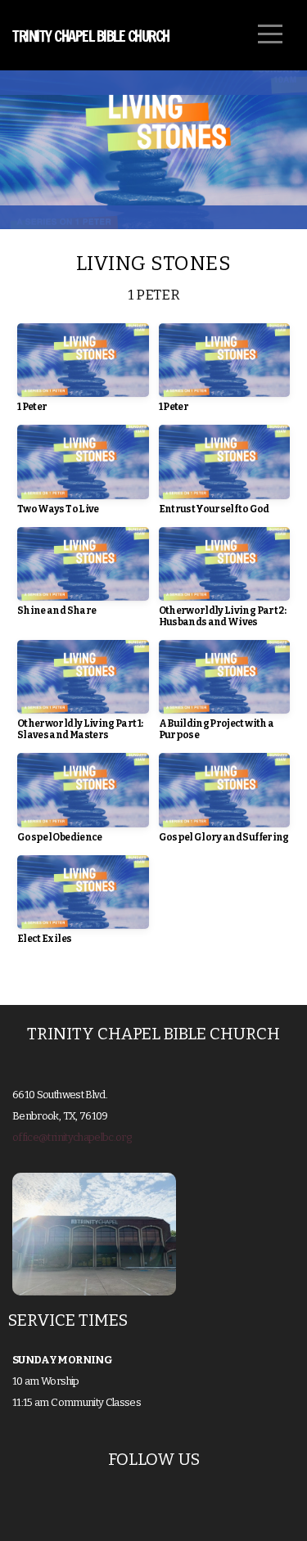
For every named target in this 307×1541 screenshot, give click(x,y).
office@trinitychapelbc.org (71, 1137)
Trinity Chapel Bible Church (90, 36)
